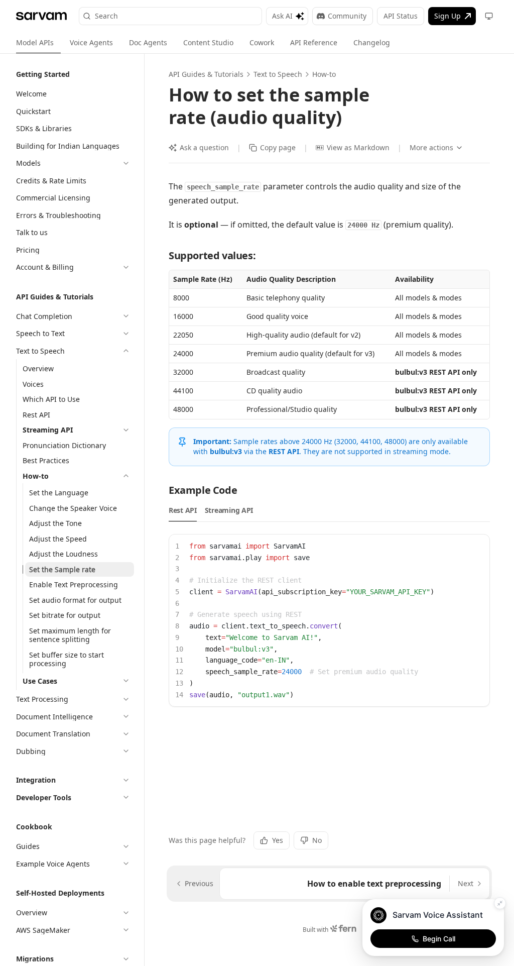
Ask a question (204, 147)
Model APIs (35, 42)
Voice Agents (91, 42)
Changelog (371, 42)
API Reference (313, 42)
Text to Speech (277, 74)
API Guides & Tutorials (206, 74)
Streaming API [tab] (229, 510)
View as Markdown (358, 147)
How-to (324, 74)
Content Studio (208, 42)
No (317, 840)
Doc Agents (148, 42)
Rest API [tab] (183, 510)
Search (106, 16)
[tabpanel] (329, 620)
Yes (277, 840)
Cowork (261, 42)
